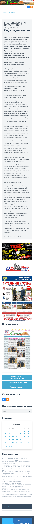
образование (13, 501)
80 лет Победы (8, 470)
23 (28, 451)
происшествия (6, 508)
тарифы (7, 511)
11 (9, 449)
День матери (9, 475)
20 (17, 451)
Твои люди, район (13, 38)
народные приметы (12, 495)
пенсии (28, 503)
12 (13, 449)
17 (5, 451)
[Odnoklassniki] (31, 7)
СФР (12, 486)
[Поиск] (30, 423)
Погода (6, 518)
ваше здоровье (6, 488)
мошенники (18, 493)
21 (20, 451)
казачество (27, 491)
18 (9, 451)
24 (5, 454)
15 (24, 449)
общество (20, 501)
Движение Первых (23, 473)
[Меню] (2, 7)
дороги (30, 488)
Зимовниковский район (16, 477)
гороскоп (23, 488)
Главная (4, 24)
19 (13, 451)
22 (24, 451)
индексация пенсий (18, 491)
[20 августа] (17, 361)
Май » (11, 459)
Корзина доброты (6, 480)
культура (4, 493)
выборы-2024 (14, 488)
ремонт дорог (14, 508)
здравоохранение (7, 491)
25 (9, 454)
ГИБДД (16, 470)
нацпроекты (27, 496)
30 (28, 454)
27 (17, 454)
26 (13, 454)
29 (24, 454)
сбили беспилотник (23, 508)
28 (21, 454)
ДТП (16, 473)
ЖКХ (13, 475)
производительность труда (25, 506)
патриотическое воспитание (18, 503)
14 (20, 449)
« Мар (6, 459)
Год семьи (11, 473)
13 (17, 449)
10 (5, 449)
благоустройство (26, 486)
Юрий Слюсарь (18, 485)
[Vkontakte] (28, 7)
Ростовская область (14, 482)
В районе (12, 24)
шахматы (12, 511)
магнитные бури (11, 493)
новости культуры (10, 498)
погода (5, 505)
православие (13, 506)
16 (28, 449)
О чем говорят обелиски (17, 480)
